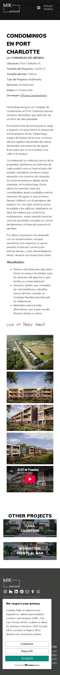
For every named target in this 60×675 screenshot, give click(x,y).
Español (48, 9)
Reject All (27, 651)
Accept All (27, 658)
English (48, 6)
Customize (27, 643)
